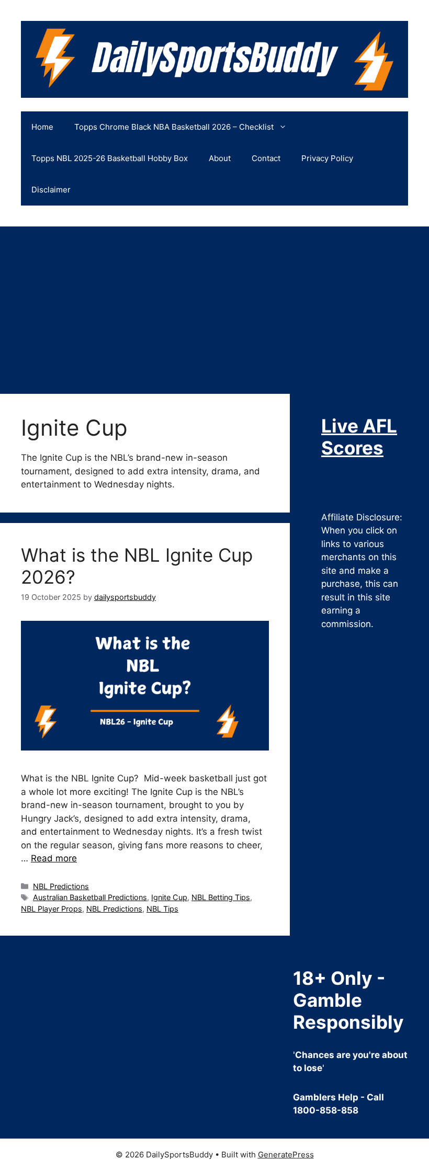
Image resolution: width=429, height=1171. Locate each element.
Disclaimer (51, 190)
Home (42, 127)
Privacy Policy (327, 158)
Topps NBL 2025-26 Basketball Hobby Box (109, 158)
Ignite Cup (169, 897)
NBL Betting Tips (220, 897)
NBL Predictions (61, 886)
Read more (54, 858)
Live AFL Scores (359, 437)
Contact (266, 158)
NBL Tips (162, 908)
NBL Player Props (51, 908)
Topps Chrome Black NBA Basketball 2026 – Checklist (174, 127)
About (220, 158)
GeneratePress (286, 1154)
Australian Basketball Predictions (90, 897)
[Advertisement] (214, 305)
